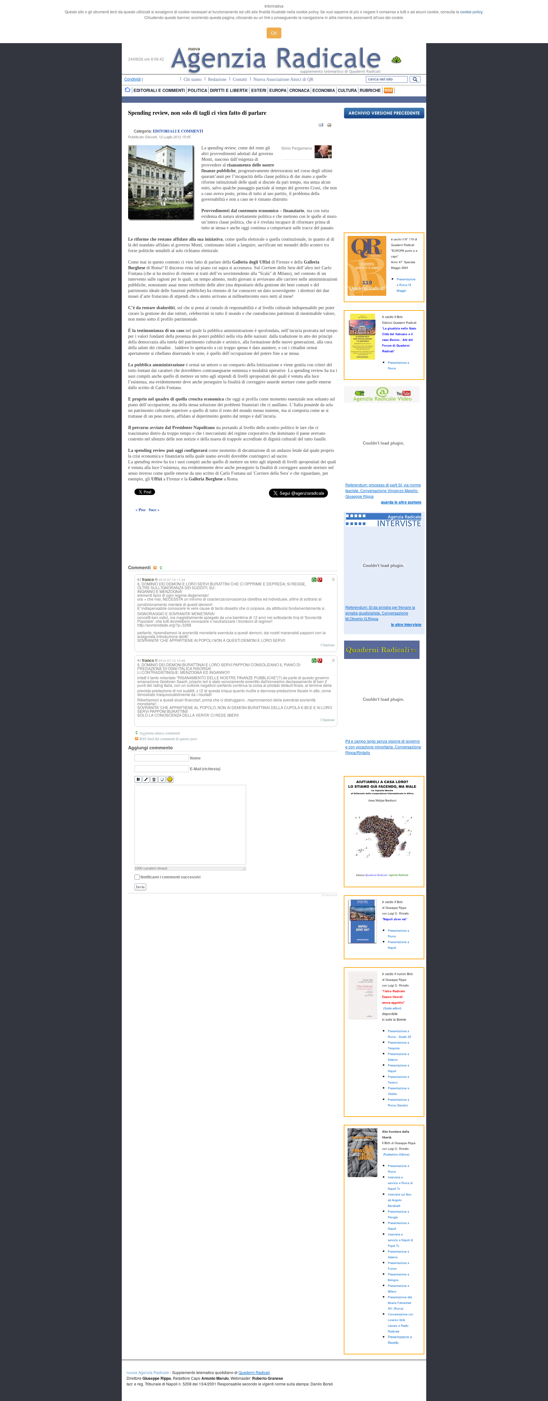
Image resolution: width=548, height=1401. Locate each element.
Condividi (132, 78)
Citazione (328, 644)
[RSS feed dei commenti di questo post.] (155, 567)
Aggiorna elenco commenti (160, 732)
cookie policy (471, 11)
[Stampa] (329, 126)
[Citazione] (162, 779)
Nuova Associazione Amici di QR (283, 79)
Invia (140, 886)
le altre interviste (406, 624)
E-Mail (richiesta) (205, 769)
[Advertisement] (233, 523)
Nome (195, 758)
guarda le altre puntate (401, 502)
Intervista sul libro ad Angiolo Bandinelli (399, 1200)
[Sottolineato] (154, 779)
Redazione (217, 79)
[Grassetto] (138, 779)
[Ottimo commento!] (314, 579)
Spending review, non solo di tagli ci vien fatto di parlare (197, 112)
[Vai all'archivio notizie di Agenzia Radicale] (384, 117)
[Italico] (146, 779)
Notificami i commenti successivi (170, 877)
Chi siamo (193, 79)
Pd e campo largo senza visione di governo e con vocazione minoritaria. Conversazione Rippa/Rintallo (383, 746)
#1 (139, 660)
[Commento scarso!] (319, 579)
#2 (139, 579)
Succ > (154, 509)
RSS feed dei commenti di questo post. (169, 738)
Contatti (240, 79)
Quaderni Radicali (254, 1372)
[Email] (320, 126)
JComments (329, 895)
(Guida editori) (392, 1008)
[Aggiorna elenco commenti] (162, 567)
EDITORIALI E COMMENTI (178, 131)
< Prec (140, 509)
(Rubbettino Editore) (396, 1154)
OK (274, 33)
